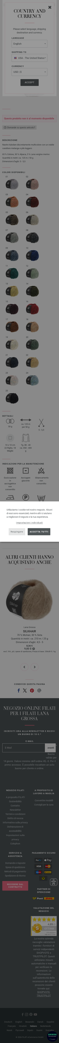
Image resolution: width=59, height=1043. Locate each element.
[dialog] (29, 521)
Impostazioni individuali (29, 522)
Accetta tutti (39, 531)
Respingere (17, 531)
